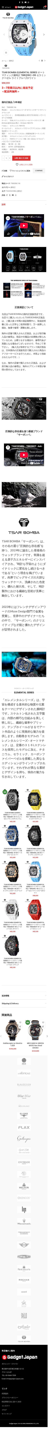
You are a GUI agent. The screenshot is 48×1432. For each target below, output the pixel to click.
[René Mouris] (24, 1268)
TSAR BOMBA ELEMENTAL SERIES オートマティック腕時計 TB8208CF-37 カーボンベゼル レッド (35, 925)
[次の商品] (44, 60)
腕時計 (11, 61)
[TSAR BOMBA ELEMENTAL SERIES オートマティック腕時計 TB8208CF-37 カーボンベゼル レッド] (35, 910)
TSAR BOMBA (11, 191)
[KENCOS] (24, 1198)
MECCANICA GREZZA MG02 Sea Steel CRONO (35, 1045)
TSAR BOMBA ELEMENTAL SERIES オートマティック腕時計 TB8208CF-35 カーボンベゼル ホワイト (12, 925)
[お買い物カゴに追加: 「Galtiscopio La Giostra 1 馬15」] (20, 1027)
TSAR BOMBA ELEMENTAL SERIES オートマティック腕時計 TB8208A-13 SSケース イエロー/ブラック (35, 816)
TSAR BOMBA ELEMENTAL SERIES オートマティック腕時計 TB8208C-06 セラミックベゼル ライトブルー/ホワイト (35, 889)
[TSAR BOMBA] (24, 1339)
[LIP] (24, 1210)
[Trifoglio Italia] (24, 1327)
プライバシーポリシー (10, 1398)
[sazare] (24, 1292)
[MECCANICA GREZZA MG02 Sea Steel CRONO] (35, 1030)
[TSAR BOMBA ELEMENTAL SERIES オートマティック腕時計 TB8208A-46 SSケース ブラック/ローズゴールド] (12, 872)
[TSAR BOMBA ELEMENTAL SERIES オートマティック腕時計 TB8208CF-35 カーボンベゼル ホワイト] (12, 910)
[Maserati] (24, 1221)
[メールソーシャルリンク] (25, 2)
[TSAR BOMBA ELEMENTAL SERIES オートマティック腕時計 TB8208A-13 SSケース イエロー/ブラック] (35, 800)
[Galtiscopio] (24, 1139)
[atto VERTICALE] (24, 1073)
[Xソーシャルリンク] (22, 2)
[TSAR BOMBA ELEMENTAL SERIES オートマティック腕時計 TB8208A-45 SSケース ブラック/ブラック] (35, 836)
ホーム (4, 61)
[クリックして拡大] (6, 52)
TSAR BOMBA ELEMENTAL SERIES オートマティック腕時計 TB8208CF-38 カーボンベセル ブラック (12, 961)
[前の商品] (39, 60)
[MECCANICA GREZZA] (24, 1233)
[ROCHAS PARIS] (24, 1280)
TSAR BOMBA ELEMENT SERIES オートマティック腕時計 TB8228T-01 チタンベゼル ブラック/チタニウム (12, 816)
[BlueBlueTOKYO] (24, 1097)
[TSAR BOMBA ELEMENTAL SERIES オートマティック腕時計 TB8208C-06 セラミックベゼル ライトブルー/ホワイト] (35, 872)
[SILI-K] (24, 1304)
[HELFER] (24, 1186)
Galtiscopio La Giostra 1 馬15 (12, 1044)
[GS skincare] (24, 1151)
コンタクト (6, 1406)
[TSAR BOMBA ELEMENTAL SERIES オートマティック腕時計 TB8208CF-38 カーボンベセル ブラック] (12, 946)
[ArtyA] (24, 1061)
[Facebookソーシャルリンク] (19, 2)
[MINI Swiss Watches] (24, 1245)
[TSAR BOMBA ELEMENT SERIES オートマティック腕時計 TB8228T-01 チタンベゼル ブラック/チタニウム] (12, 800)
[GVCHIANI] (24, 1163)
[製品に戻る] (42, 60)
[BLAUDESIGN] (24, 1085)
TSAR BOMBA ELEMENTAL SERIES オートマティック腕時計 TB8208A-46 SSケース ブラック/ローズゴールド (12, 888)
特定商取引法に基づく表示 (11, 1402)
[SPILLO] (24, 1315)
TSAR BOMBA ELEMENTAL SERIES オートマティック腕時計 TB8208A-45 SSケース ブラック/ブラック (35, 852)
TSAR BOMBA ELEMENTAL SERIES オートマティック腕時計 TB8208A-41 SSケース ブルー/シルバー (12, 852)
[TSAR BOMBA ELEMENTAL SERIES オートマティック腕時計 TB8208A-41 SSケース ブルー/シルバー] (12, 836)
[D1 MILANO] (24, 1106)
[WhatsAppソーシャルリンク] (28, 2)
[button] (4, 34)
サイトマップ (7, 1414)
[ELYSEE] (24, 1116)
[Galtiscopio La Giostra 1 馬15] (12, 1030)
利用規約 (5, 1394)
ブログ (4, 1410)
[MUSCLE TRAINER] (24, 1257)
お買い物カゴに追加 (21, 158)
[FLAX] (24, 1127)
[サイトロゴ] (24, 7)
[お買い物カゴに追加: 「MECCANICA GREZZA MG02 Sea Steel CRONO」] (43, 1027)
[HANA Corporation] (24, 1174)
